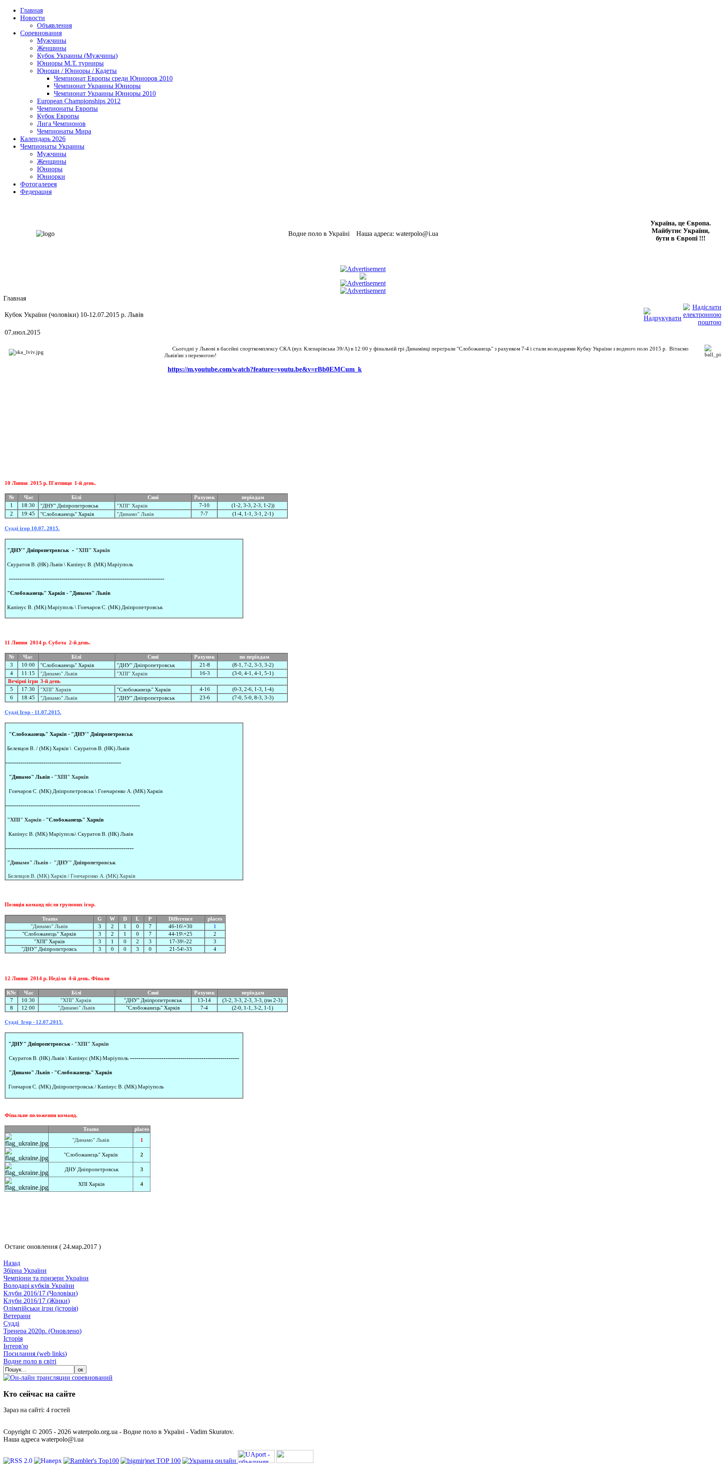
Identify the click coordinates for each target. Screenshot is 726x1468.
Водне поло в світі (29, 1361)
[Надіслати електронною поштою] (702, 312)
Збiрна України (25, 1270)
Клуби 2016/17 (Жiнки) (36, 1300)
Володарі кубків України (38, 1285)
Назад (11, 1263)
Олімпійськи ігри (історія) (40, 1308)
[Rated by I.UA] (294, 1460)
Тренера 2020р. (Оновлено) (42, 1331)
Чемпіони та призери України (46, 1278)
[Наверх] (48, 1460)
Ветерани (17, 1315)
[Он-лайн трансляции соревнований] (58, 1377)
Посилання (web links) (35, 1353)
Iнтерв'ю (15, 1346)
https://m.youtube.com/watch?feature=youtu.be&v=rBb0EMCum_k (265, 369)
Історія (13, 1338)
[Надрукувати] (662, 312)
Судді (11, 1323)
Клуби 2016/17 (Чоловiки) (40, 1293)
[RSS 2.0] (18, 1460)
